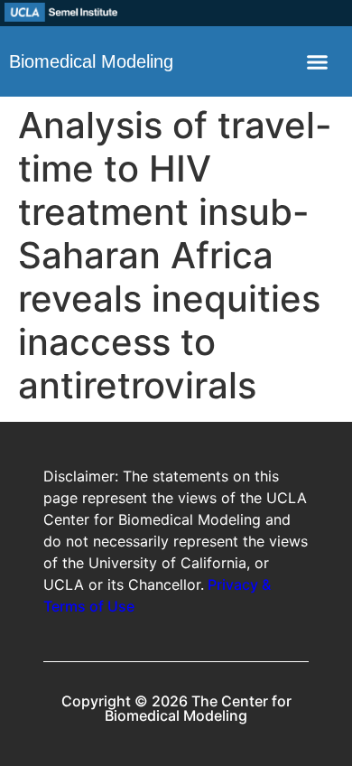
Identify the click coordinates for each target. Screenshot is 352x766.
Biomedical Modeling (91, 61)
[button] (318, 61)
